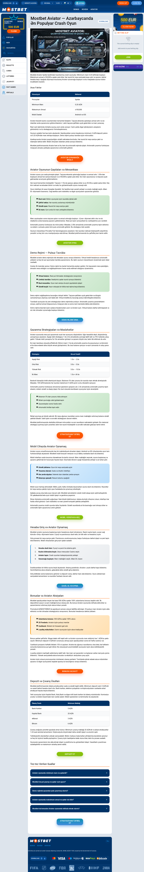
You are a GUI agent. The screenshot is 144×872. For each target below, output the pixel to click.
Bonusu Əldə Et (70, 671)
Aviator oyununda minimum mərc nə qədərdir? (49, 773)
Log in (136, 3)
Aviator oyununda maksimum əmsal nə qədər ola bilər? (53, 800)
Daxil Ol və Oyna (70, 586)
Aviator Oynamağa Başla (70, 158)
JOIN (128, 57)
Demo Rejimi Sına (70, 320)
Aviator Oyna (70, 243)
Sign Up (123, 3)
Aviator (94, 9)
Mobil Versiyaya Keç (70, 517)
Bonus (76, 9)
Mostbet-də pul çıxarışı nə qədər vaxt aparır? (49, 782)
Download (103, 21)
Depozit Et (70, 754)
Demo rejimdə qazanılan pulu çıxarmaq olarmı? (50, 791)
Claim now (128, 27)
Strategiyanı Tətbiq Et (70, 435)
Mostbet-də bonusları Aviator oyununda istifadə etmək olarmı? (56, 809)
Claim (14, 31)
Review (85, 9)
